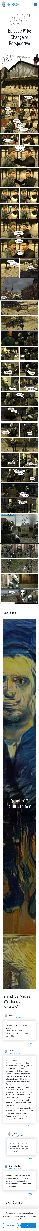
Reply (30, 1043)
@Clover (13, 1143)
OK (28, 1225)
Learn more (10, 1225)
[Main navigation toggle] (35, 4)
